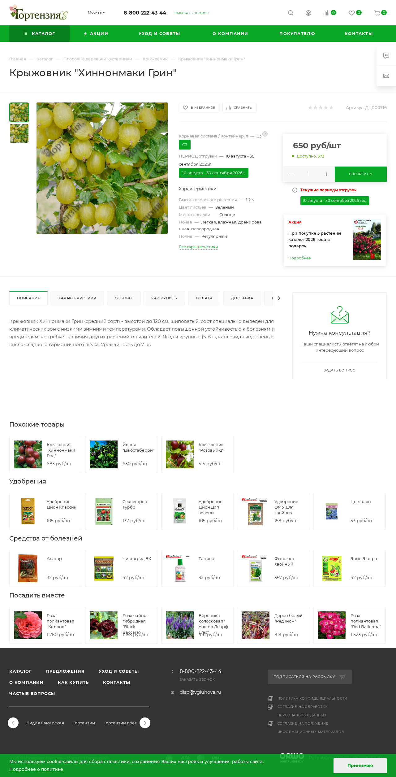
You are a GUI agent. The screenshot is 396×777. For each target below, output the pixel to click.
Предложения (65, 671)
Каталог (20, 671)
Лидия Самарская (45, 722)
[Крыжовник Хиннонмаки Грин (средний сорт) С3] (102, 168)
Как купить (73, 682)
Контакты (116, 682)
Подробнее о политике (36, 769)
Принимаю (360, 765)
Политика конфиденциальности (312, 699)
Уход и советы (119, 671)
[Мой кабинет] (308, 14)
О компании (26, 682)
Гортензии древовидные (130, 722)
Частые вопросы (32, 693)
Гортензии (84, 722)
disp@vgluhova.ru (200, 692)
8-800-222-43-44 (145, 13)
